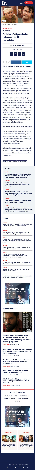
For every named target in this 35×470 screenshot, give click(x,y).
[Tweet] (26, 62)
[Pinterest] (19, 54)
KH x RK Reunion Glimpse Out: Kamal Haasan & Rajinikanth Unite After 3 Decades (16, 381)
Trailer (7, 189)
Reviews (7, 172)
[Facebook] (11, 54)
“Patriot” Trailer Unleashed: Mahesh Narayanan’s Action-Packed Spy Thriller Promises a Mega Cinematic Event (18, 209)
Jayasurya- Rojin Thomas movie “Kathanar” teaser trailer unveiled (16, 269)
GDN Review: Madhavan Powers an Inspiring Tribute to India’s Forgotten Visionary (17, 184)
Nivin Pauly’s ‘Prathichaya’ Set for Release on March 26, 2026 (15, 371)
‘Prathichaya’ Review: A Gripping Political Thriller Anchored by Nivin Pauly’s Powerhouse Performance (17, 277)
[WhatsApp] (23, 54)
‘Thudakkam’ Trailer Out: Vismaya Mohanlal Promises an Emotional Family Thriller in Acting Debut (18, 193)
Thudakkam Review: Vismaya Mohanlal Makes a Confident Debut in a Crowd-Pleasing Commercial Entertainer (18, 175)
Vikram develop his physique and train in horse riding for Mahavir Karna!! (8, 446)
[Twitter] (15, 54)
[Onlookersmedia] (4, 3)
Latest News (7, 28)
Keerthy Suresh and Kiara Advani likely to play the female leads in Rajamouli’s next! (26, 446)
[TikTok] (15, 467)
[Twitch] (19, 467)
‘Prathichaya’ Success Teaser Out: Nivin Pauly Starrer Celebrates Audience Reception (16, 263)
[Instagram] (11, 467)
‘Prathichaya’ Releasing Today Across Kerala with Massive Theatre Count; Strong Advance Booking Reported (16, 338)
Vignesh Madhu (20, 45)
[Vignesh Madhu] (11, 45)
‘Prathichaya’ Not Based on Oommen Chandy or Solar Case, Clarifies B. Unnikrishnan (16, 362)
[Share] (16, 62)
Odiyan (14, 161)
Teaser (7, 198)
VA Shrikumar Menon (22, 161)
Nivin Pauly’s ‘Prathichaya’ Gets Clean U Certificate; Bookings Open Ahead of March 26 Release (17, 351)
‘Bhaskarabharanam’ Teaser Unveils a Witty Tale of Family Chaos (18, 201)
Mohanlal (9, 161)
